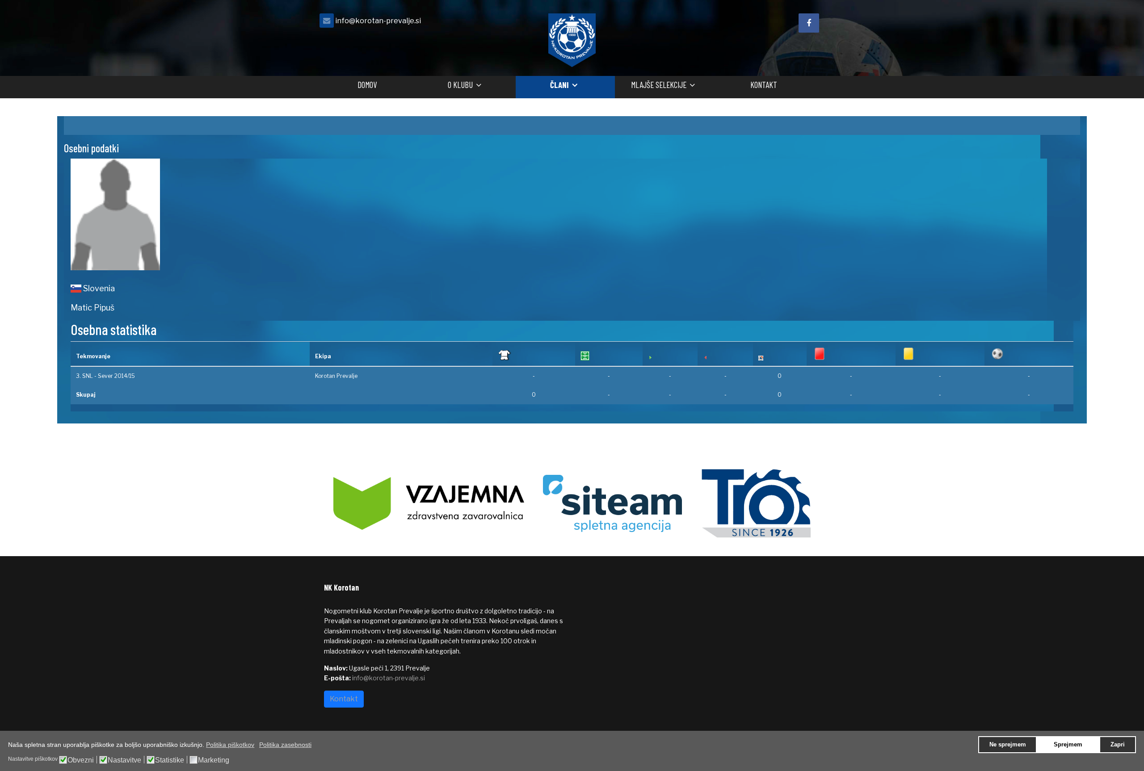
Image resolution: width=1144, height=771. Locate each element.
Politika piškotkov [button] (230, 744)
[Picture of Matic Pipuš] (318, 214)
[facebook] (809, 23)
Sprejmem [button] (1068, 745)
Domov (367, 85)
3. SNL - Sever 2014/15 (105, 376)
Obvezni (80, 760)
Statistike (169, 760)
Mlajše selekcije (658, 85)
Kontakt (763, 85)
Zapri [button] (1117, 745)
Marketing (213, 760)
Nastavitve (124, 760)
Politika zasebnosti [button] (285, 744)
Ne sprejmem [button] (1007, 745)
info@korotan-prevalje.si (378, 20)
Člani (559, 85)
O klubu (460, 85)
